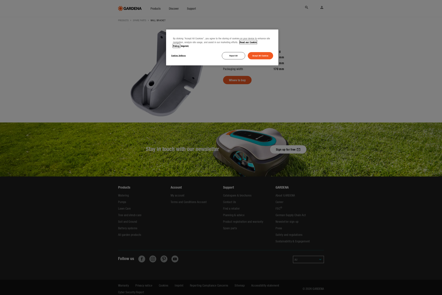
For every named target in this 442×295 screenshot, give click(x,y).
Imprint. (185, 46)
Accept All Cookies (260, 55)
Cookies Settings (178, 55)
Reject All (233, 55)
